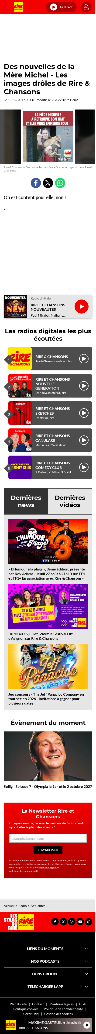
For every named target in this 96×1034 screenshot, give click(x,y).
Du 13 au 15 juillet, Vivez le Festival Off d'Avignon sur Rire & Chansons (40, 636)
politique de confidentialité (23, 871)
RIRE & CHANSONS (51, 356)
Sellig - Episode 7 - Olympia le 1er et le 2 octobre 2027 (48, 786)
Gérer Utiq (31, 1014)
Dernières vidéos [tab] (70, 501)
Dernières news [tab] (26, 501)
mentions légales (48, 867)
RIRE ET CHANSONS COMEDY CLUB (52, 464)
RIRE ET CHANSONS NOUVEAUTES (48, 307)
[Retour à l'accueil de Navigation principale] (18, 7)
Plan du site (18, 1004)
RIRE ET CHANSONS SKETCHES (52, 410)
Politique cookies (25, 1009)
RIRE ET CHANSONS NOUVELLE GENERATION (52, 383)
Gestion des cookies (58, 1014)
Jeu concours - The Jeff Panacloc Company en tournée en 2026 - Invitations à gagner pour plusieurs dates (46, 698)
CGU (82, 1004)
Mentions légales (61, 1004)
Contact (38, 1004)
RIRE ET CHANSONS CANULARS (52, 437)
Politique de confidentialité (63, 1009)
